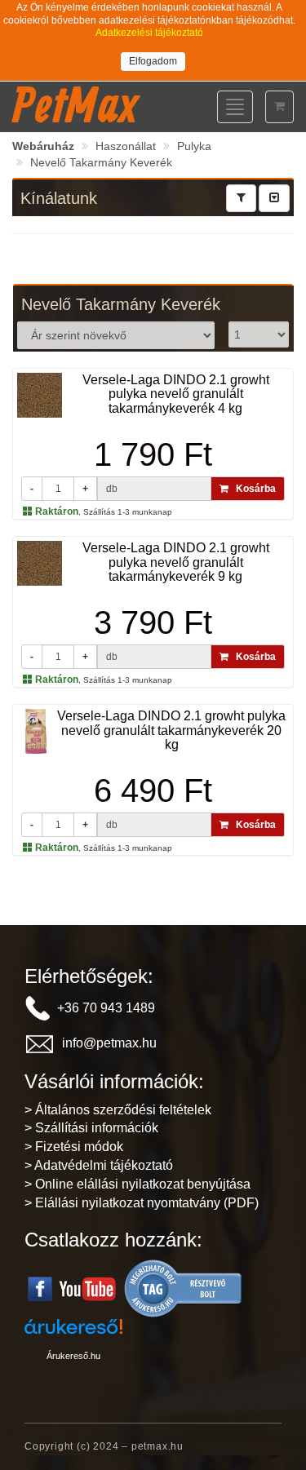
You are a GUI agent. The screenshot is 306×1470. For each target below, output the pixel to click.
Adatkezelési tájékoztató (149, 32)
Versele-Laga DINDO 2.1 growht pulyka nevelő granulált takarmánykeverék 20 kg (171, 730)
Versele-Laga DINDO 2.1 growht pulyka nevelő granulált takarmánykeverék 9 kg (175, 562)
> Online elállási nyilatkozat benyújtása (137, 1184)
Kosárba (252, 488)
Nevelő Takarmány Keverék (101, 162)
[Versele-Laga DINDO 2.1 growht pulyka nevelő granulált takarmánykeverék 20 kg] (36, 730)
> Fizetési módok (73, 1146)
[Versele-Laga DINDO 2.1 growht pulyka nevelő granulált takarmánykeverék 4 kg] (39, 394)
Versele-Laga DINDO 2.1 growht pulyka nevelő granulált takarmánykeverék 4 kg (175, 394)
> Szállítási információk (91, 1128)
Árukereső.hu (73, 1356)
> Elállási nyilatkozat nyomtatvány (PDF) (141, 1203)
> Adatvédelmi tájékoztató (98, 1165)
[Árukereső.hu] (183, 1288)
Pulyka (194, 146)
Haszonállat (125, 146)
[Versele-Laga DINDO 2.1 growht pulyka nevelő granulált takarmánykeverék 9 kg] (39, 562)
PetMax (75, 104)
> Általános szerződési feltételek (117, 1110)
